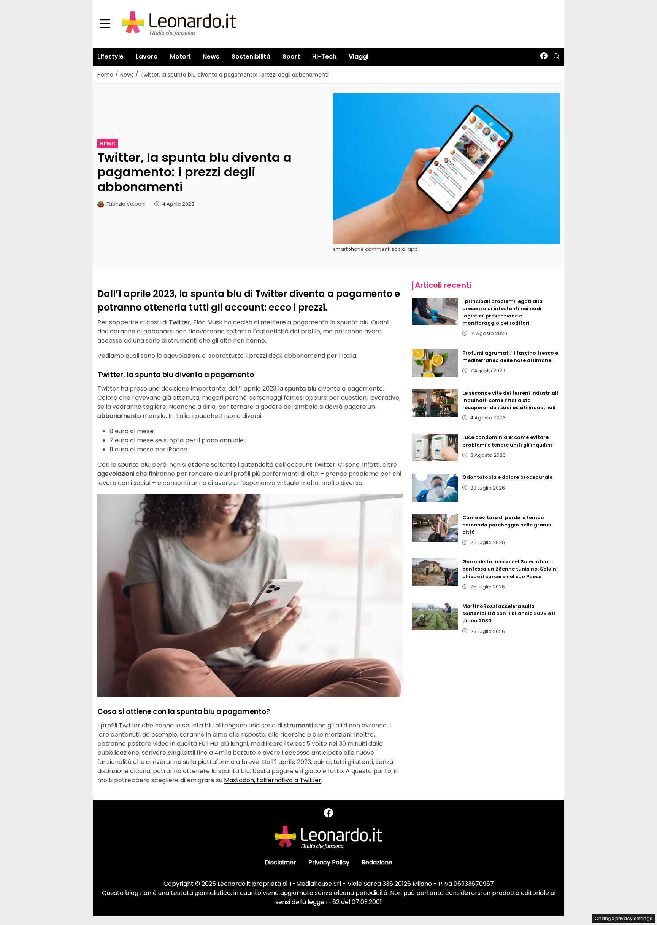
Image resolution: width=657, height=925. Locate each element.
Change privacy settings (623, 918)
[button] (557, 56)
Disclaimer (280, 862)
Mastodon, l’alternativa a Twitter (272, 780)
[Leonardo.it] (179, 23)
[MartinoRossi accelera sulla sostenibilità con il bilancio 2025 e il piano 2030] (435, 616)
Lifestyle (110, 56)
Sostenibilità (251, 56)
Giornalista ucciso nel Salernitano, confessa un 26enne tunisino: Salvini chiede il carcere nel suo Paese (510, 568)
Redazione (377, 862)
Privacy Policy (328, 862)
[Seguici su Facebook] (544, 56)
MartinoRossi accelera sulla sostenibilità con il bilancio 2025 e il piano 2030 (508, 613)
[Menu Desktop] (105, 24)
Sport (291, 56)
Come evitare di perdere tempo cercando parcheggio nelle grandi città (506, 524)
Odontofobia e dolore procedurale (507, 477)
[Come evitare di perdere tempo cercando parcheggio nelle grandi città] (435, 528)
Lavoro (147, 56)
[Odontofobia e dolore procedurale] (435, 487)
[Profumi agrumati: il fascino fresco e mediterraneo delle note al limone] (435, 363)
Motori (180, 56)
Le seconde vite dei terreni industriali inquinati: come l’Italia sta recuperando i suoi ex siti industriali (510, 400)
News (211, 56)
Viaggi (358, 56)
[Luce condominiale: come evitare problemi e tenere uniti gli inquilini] (435, 447)
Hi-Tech (324, 56)
